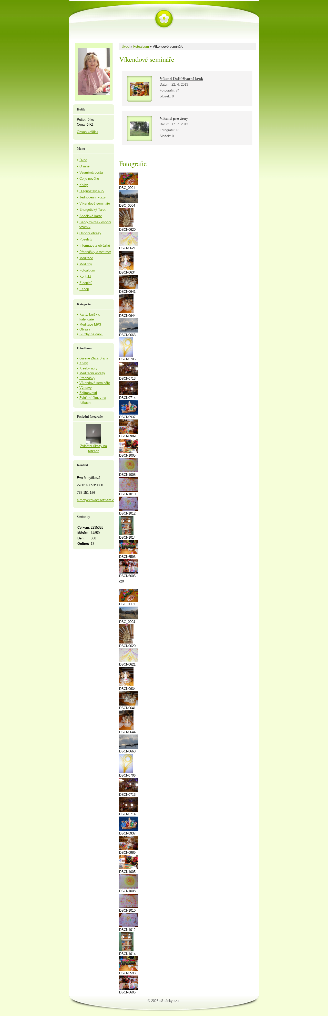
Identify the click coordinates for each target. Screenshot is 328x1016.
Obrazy (84, 329)
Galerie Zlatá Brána (93, 358)
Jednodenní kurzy (92, 197)
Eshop (84, 289)
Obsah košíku (87, 132)
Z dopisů (85, 283)
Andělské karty (90, 216)
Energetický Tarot (92, 210)
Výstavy (85, 388)
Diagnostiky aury (91, 191)
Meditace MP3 (90, 324)
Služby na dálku (91, 334)
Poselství (86, 239)
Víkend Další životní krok (181, 78)
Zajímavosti (88, 393)
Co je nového (89, 178)
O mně (84, 166)
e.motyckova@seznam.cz (96, 500)
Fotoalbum (141, 46)
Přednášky (87, 378)
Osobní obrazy (90, 233)
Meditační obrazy (92, 373)
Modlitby (85, 264)
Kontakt (85, 276)
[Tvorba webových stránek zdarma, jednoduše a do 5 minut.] (179, 1001)
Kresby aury (88, 368)
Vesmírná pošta (91, 172)
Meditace (86, 258)
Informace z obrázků (94, 245)
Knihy (83, 185)
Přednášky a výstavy (95, 252)
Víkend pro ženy (174, 118)
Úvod (125, 46)
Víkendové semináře (94, 203)
